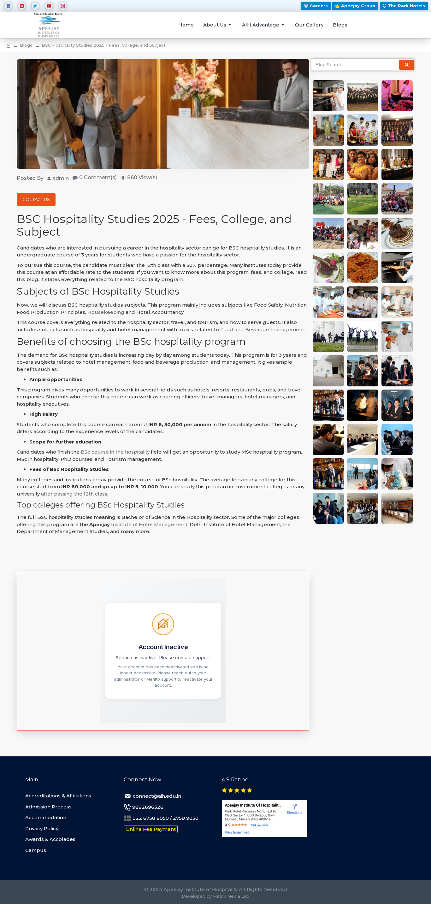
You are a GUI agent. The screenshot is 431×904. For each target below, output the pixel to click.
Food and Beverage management (262, 329)
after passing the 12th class (74, 494)
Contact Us (36, 199)
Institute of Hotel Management (149, 524)
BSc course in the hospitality (115, 452)
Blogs (26, 45)
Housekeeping (105, 312)
